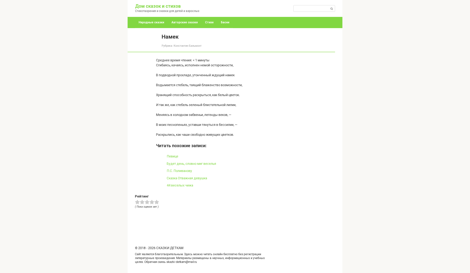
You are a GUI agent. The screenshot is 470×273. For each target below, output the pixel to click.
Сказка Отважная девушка (187, 178)
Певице (172, 156)
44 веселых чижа (180, 185)
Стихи (209, 22)
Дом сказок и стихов (158, 6)
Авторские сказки (184, 22)
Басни (225, 22)
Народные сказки (151, 22)
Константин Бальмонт (187, 45)
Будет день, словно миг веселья (191, 164)
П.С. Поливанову (179, 171)
